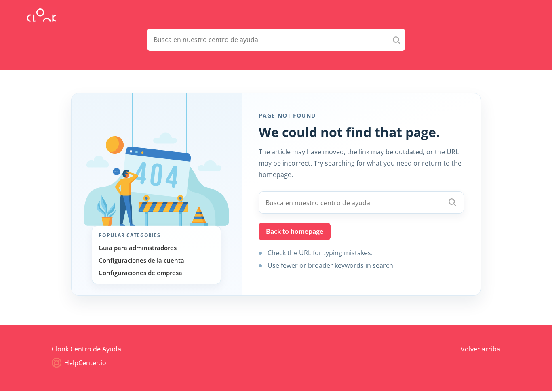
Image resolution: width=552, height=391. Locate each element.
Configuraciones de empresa (140, 273)
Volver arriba (480, 349)
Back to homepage (294, 231)
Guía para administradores (138, 248)
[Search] (397, 40)
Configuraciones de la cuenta (141, 260)
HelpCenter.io (84, 362)
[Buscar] (452, 202)
